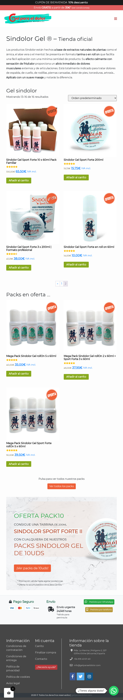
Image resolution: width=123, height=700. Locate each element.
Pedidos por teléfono (101, 609)
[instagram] (89, 676)
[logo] (28, 18)
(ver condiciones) (80, 8)
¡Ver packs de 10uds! (32, 568)
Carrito (39, 646)
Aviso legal (13, 683)
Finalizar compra (45, 652)
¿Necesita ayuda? (46, 667)
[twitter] (80, 676)
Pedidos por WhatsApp (101, 602)
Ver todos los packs (61, 486)
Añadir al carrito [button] (19, 180)
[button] (114, 691)
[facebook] (72, 676)
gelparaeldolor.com (81, 695)
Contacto (41, 658)
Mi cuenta (44, 640)
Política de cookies (18, 676)
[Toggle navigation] (115, 18)
